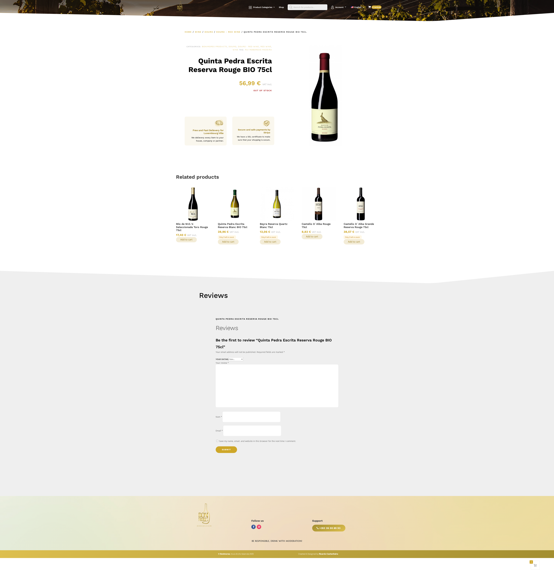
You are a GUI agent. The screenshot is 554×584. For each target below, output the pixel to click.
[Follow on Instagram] (259, 527)
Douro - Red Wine (228, 32)
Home (188, 32)
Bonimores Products (214, 46)
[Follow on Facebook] (253, 527)
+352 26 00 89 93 (329, 528)
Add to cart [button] (186, 239)
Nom (219, 416)
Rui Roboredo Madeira (258, 50)
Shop (281, 7)
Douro (209, 32)
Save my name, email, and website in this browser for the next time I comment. (257, 441)
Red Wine (266, 46)
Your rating (222, 359)
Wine (198, 32)
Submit (226, 449)
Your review (222, 362)
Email (219, 430)
